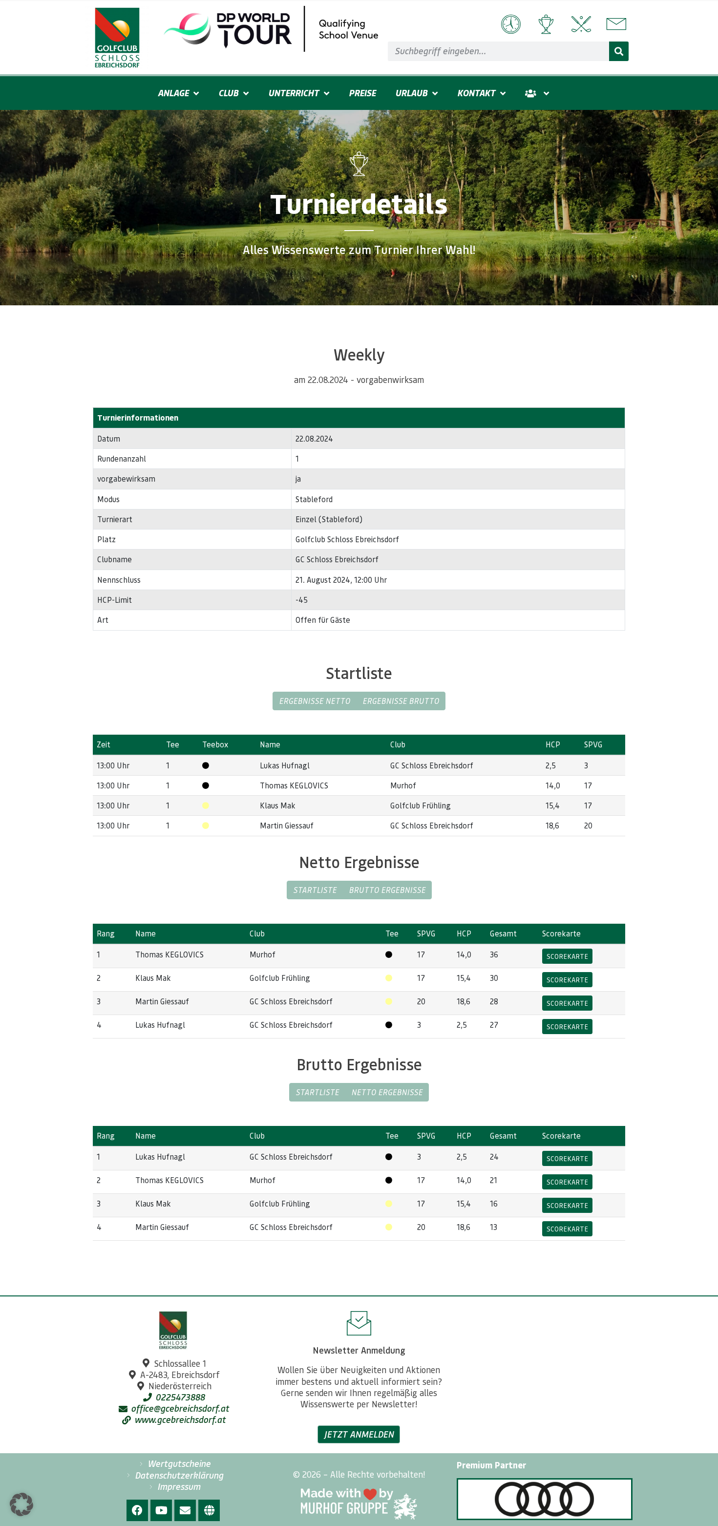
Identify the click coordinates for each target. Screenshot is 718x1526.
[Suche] (619, 51)
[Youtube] (161, 1510)
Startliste (315, 890)
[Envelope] (185, 1510)
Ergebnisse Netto (314, 701)
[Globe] (209, 1510)
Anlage (173, 93)
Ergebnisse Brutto (400, 701)
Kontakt (476, 93)
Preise (362, 93)
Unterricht (293, 93)
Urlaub (411, 93)
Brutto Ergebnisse (387, 890)
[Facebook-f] (137, 1510)
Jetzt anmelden (359, 1434)
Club (228, 93)
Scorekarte (567, 956)
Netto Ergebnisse (386, 1092)
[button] (21, 1504)
